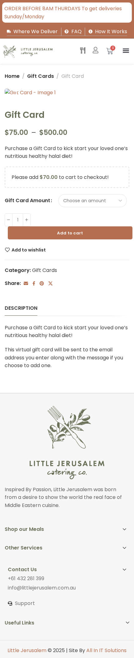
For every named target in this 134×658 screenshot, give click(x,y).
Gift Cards (40, 76)
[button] (126, 51)
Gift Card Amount (27, 200)
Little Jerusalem (26, 650)
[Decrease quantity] (8, 219)
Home (12, 76)
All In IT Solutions (106, 650)
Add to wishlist (29, 249)
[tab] (21, 308)
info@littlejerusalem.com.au (42, 587)
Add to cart (70, 233)
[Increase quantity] (27, 219)
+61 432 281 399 (26, 578)
